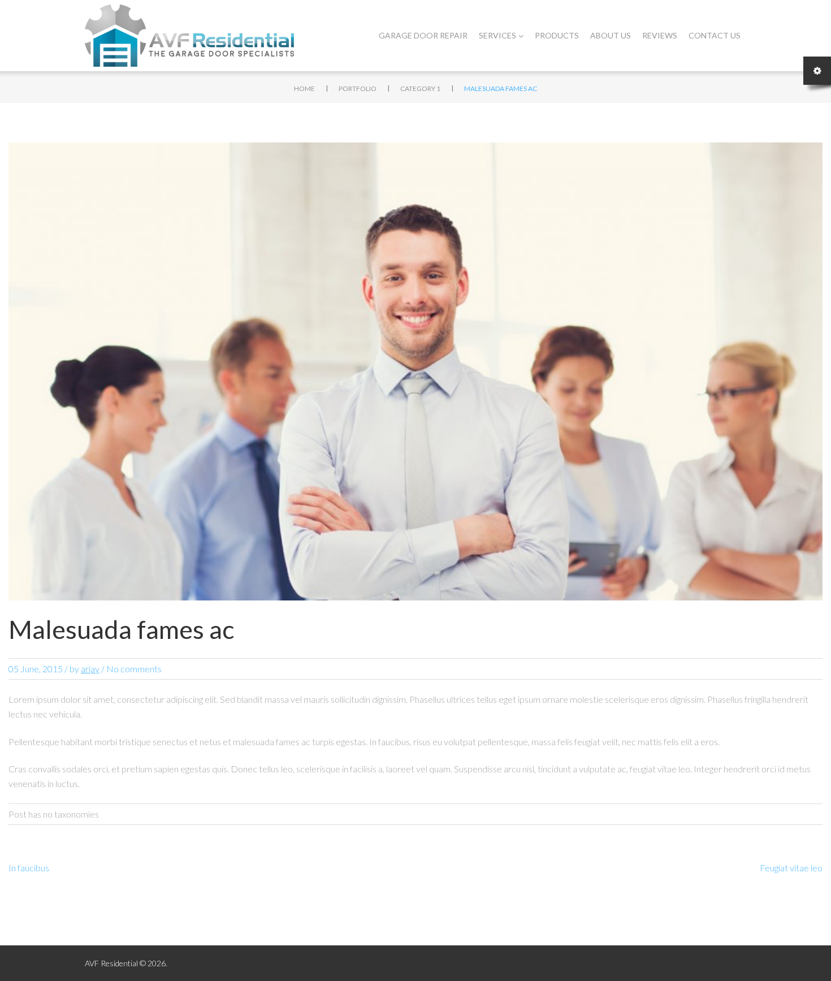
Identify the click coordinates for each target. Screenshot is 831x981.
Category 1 (420, 88)
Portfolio (357, 88)
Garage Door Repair (423, 35)
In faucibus (28, 867)
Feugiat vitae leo (791, 867)
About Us (610, 35)
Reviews (659, 35)
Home (304, 88)
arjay (90, 668)
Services (497, 35)
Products (557, 35)
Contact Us (715, 35)
